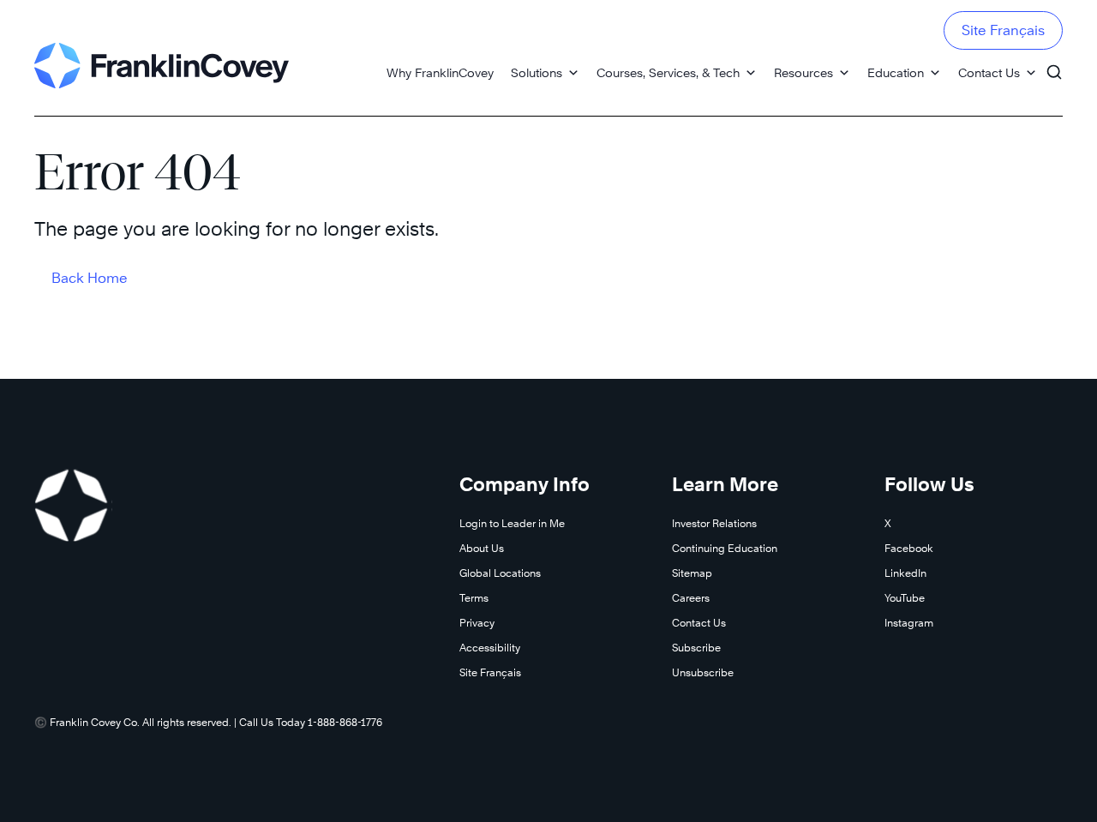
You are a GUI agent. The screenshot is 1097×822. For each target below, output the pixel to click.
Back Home (89, 278)
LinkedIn (905, 573)
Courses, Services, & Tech (668, 72)
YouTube (904, 597)
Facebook (908, 548)
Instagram (908, 622)
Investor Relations (714, 523)
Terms (474, 597)
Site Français (1003, 30)
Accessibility (489, 647)
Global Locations (500, 573)
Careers (691, 597)
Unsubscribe (703, 672)
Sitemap (692, 573)
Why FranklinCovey (440, 72)
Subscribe (696, 647)
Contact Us (989, 72)
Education (895, 72)
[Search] (1054, 64)
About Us (481, 548)
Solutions (536, 72)
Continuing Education (724, 548)
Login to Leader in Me (512, 523)
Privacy (477, 622)
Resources (803, 72)
